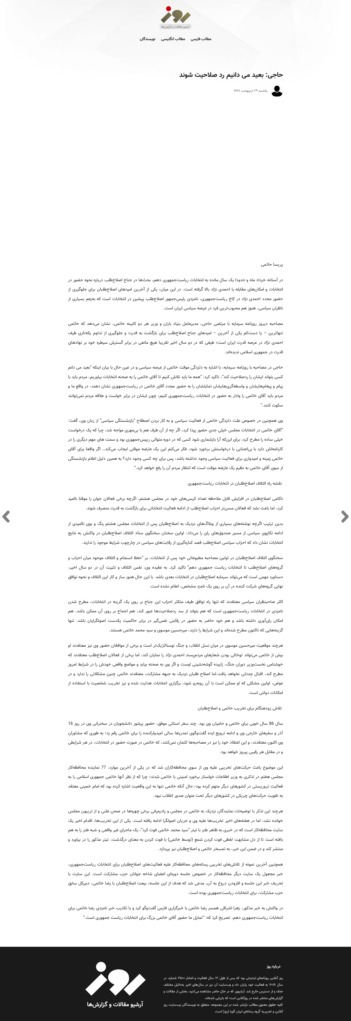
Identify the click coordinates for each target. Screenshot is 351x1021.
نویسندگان (147, 39)
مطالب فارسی (201, 39)
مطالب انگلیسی (173, 39)
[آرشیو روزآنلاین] (175, 29)
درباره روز (274, 967)
